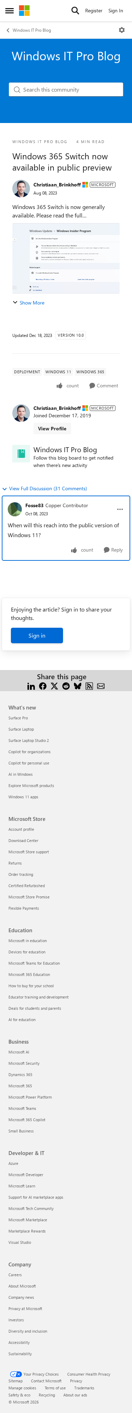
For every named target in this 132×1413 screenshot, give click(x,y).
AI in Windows (20, 774)
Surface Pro (18, 717)
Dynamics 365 (20, 1074)
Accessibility (19, 1342)
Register (93, 10)
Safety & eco (19, 1394)
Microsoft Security (23, 1063)
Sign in (37, 635)
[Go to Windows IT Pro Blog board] (21, 453)
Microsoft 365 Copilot (26, 1119)
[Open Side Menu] (9, 10)
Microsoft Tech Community (31, 1208)
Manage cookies (22, 1387)
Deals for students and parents (34, 1008)
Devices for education (26, 951)
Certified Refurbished (26, 885)
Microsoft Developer (25, 1174)
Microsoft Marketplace (27, 1219)
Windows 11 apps (23, 796)
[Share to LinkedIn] (31, 685)
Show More (32, 302)
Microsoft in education (27, 940)
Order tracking (20, 874)
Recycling (47, 1394)
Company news (21, 1297)
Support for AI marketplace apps (35, 1197)
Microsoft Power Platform (30, 1097)
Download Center (23, 840)
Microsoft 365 (20, 1085)
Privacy (76, 1380)
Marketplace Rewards (27, 1231)
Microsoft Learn (21, 1185)
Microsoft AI (18, 1052)
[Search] (75, 10)
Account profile (21, 829)
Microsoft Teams (22, 1108)
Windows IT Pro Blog (32, 30)
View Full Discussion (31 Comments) (48, 488)
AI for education (22, 1019)
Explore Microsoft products (31, 785)
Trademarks (84, 1387)
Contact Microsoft (46, 1380)
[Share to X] (54, 685)
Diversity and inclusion (27, 1331)
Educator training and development (38, 997)
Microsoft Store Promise (29, 896)
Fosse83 (34, 505)
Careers (15, 1274)
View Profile (52, 428)
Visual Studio (19, 1242)
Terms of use (55, 1387)
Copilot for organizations (29, 751)
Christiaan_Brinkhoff (57, 184)
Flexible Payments (23, 908)
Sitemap (15, 1380)
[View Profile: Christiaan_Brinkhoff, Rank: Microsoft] (21, 188)
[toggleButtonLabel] (122, 30)
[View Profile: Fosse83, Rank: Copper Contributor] (15, 509)
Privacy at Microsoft (25, 1308)
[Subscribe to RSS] (89, 685)
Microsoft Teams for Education (34, 963)
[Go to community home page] (24, 10)
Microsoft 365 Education (29, 974)
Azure (13, 1163)
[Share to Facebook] (42, 685)
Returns (15, 863)
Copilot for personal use (28, 763)
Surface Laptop (21, 729)
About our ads (75, 1394)
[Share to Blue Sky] (77, 685)
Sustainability (20, 1353)
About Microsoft (22, 1286)
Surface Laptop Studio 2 (28, 740)
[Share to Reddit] (66, 685)
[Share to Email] (101, 685)
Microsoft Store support (28, 851)
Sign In (115, 10)
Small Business (21, 1131)
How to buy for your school (31, 985)
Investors (16, 1319)
